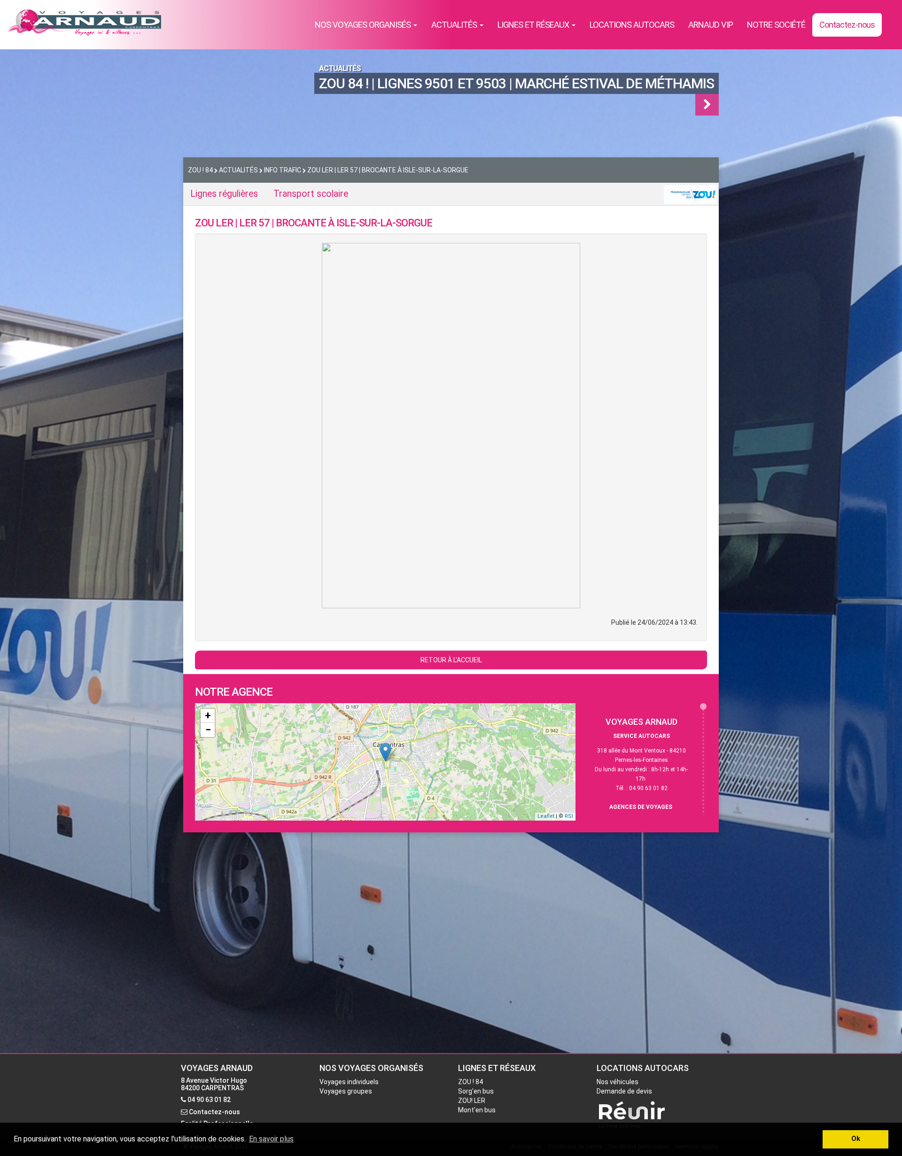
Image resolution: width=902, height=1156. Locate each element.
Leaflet (545, 816)
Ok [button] (855, 1139)
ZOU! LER (471, 1100)
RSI (569, 816)
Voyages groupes (345, 1091)
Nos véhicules (617, 1082)
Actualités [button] (455, 25)
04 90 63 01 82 (209, 1099)
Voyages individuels (349, 1082)
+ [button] (208, 716)
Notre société (776, 25)
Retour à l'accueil (451, 660)
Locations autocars (632, 25)
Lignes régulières (224, 193)
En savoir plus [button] (271, 1138)
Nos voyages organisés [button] (363, 25)
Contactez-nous (847, 25)
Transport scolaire (310, 193)
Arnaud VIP (710, 25)
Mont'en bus (477, 1110)
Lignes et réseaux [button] (534, 25)
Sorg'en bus (476, 1091)
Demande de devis (624, 1091)
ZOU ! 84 (470, 1082)
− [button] (208, 730)
